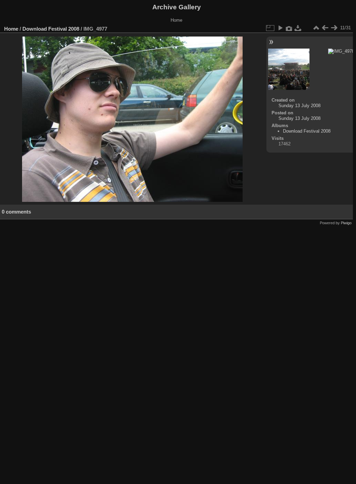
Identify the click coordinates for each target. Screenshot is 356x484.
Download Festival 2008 (50, 29)
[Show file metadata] (289, 27)
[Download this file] (298, 27)
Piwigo (346, 223)
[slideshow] (280, 27)
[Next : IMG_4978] (333, 27)
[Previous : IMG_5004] (325, 27)
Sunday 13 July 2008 (299, 105)
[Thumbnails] (316, 27)
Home (11, 29)
